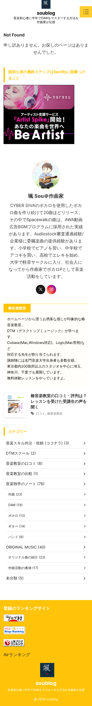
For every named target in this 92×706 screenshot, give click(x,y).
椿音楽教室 (55, 413)
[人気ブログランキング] (14, 642)
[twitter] (40, 289)
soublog (46, 13)
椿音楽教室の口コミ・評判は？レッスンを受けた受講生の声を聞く (59, 401)
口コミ (40, 413)
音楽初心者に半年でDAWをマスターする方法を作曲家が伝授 (46, 690)
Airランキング (17, 654)
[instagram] (51, 289)
